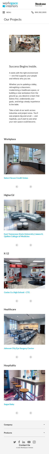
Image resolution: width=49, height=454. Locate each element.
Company (8, 424)
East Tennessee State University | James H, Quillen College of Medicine (23, 235)
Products (8, 432)
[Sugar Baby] (24, 385)
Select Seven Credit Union (16, 178)
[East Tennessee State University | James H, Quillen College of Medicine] (24, 215)
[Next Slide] (30, 186)
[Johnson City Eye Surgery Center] (24, 329)
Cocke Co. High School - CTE (17, 292)
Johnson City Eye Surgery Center (19, 348)
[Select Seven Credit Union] (24, 159)
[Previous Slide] (17, 186)
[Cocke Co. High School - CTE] (24, 273)
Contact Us (24, 445)
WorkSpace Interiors (27, 448)
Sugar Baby (9, 404)
